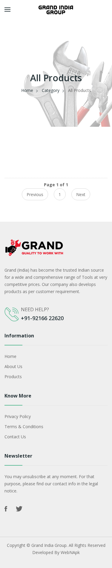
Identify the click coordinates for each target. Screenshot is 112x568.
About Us (13, 366)
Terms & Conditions (23, 426)
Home (27, 90)
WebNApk (70, 552)
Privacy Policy (17, 416)
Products (13, 376)
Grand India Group (49, 545)
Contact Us (15, 436)
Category (50, 90)
